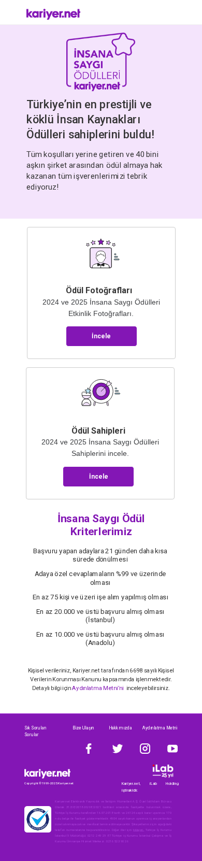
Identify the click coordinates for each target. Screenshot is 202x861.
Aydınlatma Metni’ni (98, 688)
